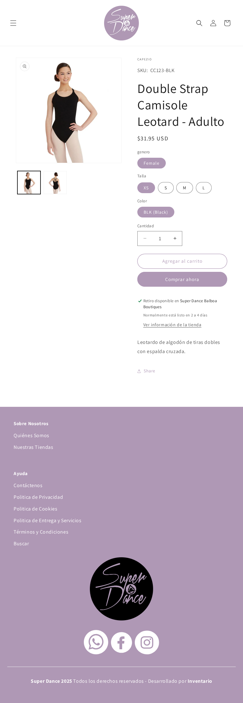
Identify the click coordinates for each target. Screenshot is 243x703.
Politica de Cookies (35, 508)
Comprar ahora (182, 279)
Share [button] (149, 371)
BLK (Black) (156, 212)
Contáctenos (28, 485)
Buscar (21, 543)
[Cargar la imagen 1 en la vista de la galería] (28, 182)
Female (151, 163)
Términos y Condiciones (41, 532)
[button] (13, 23)
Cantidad (145, 226)
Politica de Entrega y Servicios (48, 520)
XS (146, 188)
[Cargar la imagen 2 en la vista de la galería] (55, 182)
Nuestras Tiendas (33, 447)
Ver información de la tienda (172, 324)
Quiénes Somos (31, 435)
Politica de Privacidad (38, 497)
